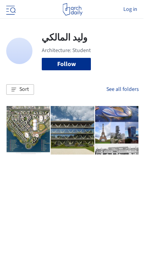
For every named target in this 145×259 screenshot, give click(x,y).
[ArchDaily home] (72, 9)
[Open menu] (10, 9)
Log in (130, 9)
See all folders (122, 89)
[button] (20, 89)
